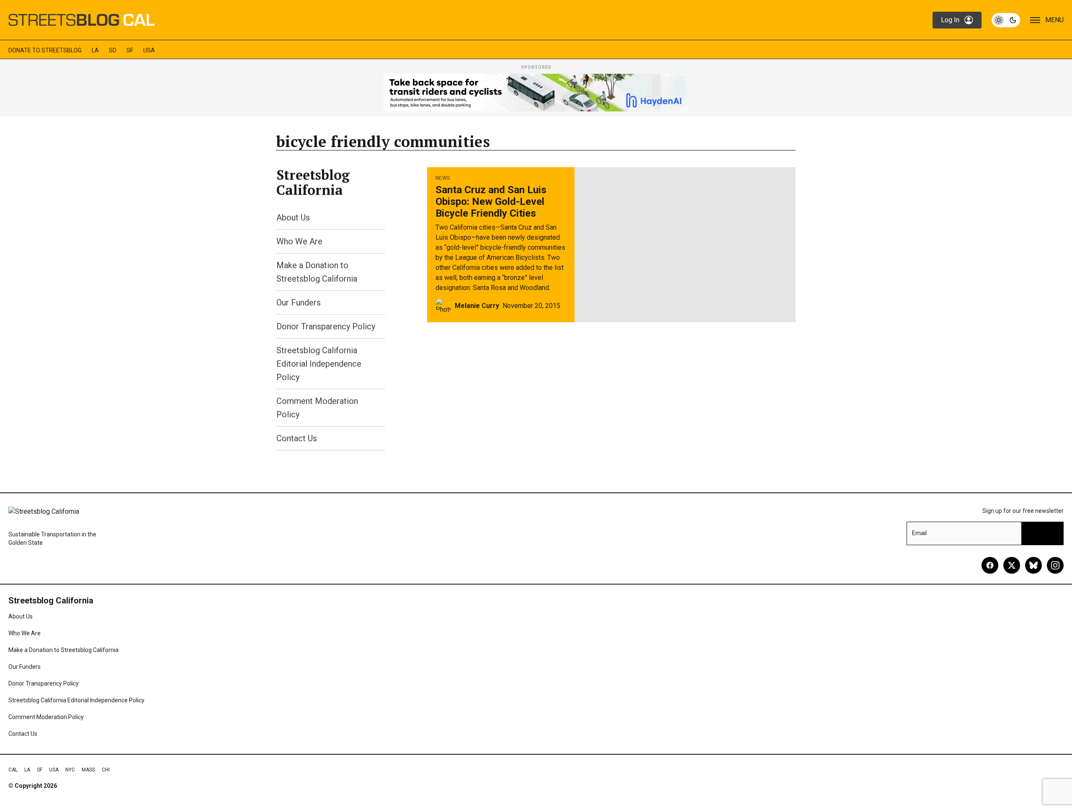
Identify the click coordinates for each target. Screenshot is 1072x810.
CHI (106, 770)
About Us (293, 217)
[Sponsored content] (536, 92)
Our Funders (298, 303)
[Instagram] (1055, 565)
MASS (88, 770)
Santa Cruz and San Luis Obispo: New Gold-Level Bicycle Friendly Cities (491, 201)
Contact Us (296, 438)
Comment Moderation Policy (46, 717)
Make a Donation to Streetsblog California (63, 650)
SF (129, 50)
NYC (70, 770)
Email (919, 533)
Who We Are (299, 241)
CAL (13, 770)
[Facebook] (990, 565)
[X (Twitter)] (1011, 565)
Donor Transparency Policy (325, 326)
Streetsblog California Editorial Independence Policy (318, 363)
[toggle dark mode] (1006, 20)
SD (112, 50)
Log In (950, 20)
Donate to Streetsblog (45, 50)
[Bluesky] (1033, 565)
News (443, 178)
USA (149, 50)
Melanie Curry (477, 306)
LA (95, 50)
